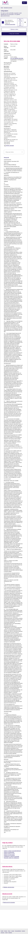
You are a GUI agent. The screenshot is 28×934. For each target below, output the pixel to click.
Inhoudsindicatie (8, 71)
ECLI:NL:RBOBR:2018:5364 (16, 58)
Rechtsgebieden (8, 62)
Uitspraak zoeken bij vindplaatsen (11, 857)
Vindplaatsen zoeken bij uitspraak (11, 856)
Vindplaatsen (7, 126)
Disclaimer (10, 932)
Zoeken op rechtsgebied (9, 855)
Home (2, 7)
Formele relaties (6, 57)
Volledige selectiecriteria (8, 887)
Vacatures (2, 932)
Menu (24, 2)
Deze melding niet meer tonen (20, 22)
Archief (6, 932)
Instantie (6, 44)
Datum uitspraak (6, 47)
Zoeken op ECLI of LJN (9, 853)
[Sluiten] (25, 22)
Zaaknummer (7, 53)
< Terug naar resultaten (14, 33)
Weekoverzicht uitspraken (9, 902)
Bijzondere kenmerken (6, 67)
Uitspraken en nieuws (8, 7)
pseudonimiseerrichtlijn (10, 24)
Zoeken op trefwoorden (9, 852)
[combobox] (14, 152)
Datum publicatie (6, 50)
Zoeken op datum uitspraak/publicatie (12, 850)
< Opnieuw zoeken (14, 29)
